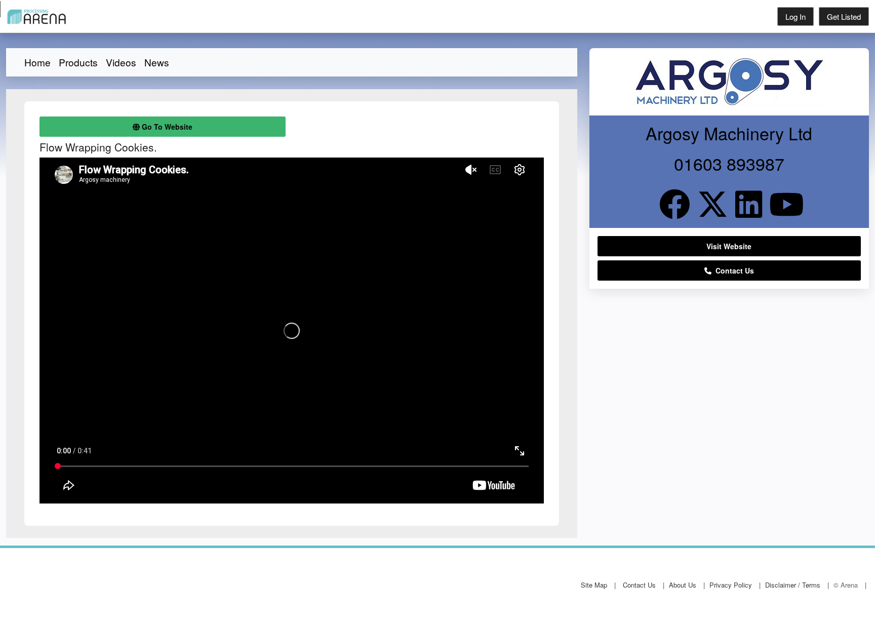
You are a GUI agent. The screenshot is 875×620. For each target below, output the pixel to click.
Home (37, 62)
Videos (121, 62)
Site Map (594, 585)
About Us (682, 585)
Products (78, 62)
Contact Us (732, 270)
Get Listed (844, 16)
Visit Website (728, 246)
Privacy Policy (730, 585)
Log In (795, 16)
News (156, 62)
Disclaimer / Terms (792, 585)
